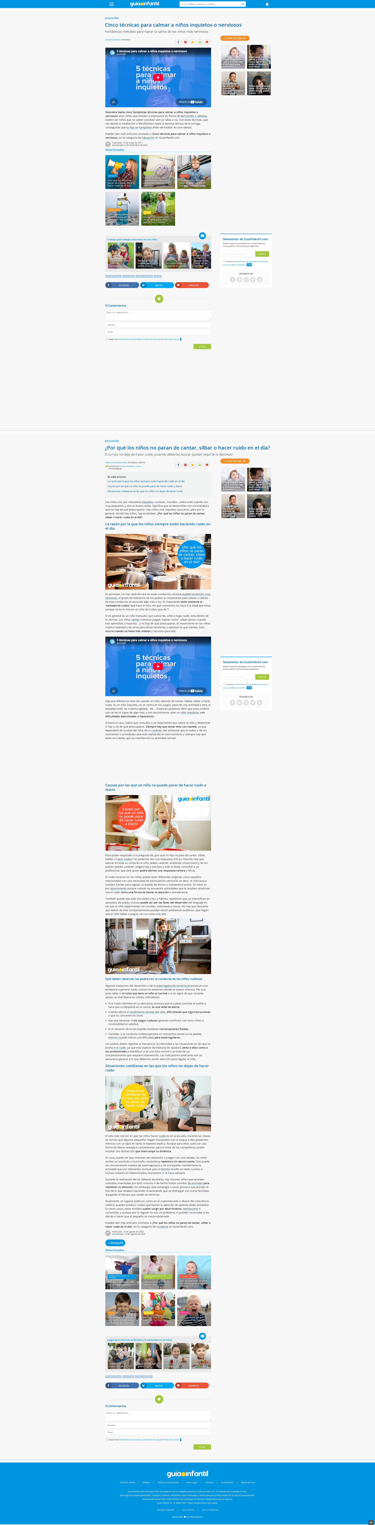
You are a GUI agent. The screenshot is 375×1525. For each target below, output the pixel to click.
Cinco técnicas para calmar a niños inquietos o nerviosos (193, 1320)
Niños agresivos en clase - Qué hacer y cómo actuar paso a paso (259, 89)
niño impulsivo (189, 712)
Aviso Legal (191, 1482)
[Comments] (207, 42)
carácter (157, 730)
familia (165, 1169)
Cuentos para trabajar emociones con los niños (132, 239)
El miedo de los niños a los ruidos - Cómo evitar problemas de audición (121, 1320)
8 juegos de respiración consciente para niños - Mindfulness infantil (156, 219)
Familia (158, 276)
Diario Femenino (210, 1509)
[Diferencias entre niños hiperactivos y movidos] (158, 1288)
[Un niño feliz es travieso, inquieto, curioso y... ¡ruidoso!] (158, 1325)
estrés (125, 902)
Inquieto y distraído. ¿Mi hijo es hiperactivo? (121, 1283)
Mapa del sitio (248, 1482)
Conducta (113, 176)
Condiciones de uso (150, 339)
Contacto (209, 1482)
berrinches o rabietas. (194, 116)
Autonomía (128, 1376)
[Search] (242, 4)
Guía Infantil (188, 1509)
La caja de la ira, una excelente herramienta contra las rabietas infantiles (155, 181)
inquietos (147, 502)
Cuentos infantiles (144, 276)
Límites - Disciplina (144, 1376)
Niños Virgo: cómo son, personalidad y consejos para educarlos (233, 63)
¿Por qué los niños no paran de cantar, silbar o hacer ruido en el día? (121, 183)
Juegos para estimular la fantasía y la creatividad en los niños (139, 1339)
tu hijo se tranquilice (139, 127)
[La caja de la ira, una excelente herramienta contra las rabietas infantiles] (158, 188)
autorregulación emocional (173, 985)
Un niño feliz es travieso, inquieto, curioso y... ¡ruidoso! (156, 1320)
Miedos (111, 1313)
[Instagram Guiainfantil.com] (246, 280)
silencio (113, 1037)
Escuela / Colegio (113, 276)
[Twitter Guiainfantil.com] (253, 280)
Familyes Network (165, 1509)
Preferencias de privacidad (129, 339)
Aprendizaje (128, 276)
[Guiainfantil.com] (144, 5)
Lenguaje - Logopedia (189, 1276)
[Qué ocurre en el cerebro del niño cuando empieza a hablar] (194, 1288)
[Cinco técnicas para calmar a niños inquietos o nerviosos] (194, 1325)
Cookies (146, 1482)
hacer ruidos (124, 859)
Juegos (147, 212)
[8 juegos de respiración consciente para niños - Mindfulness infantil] (158, 224)
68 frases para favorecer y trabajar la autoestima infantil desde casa (233, 88)
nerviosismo (190, 1208)
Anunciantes (227, 1482)
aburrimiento (118, 888)
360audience (196, 1516)
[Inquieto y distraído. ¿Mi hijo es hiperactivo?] (122, 1288)
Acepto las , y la (144, 339)
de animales (195, 1183)
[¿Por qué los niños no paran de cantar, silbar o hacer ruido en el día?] (122, 188)
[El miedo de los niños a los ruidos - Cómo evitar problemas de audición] (122, 1325)
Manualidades (114, 210)
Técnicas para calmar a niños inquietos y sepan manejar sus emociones (192, 183)
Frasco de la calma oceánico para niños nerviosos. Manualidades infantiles (121, 218)
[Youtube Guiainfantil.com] (259, 280)
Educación (112, 18)
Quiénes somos (127, 1482)
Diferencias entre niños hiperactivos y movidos (156, 1283)
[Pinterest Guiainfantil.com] (239, 280)
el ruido (121, 1047)
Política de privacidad (168, 1482)
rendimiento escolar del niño (147, 1012)
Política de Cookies (171, 339)
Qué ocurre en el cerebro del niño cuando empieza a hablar (193, 1283)
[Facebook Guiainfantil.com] (232, 280)
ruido (162, 1136)
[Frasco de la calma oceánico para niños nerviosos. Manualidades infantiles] (122, 224)
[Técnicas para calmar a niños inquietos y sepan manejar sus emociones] (194, 188)
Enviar (202, 346)
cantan (135, 619)
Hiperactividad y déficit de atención (119, 1276)
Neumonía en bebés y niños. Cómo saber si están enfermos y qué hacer (258, 61)
